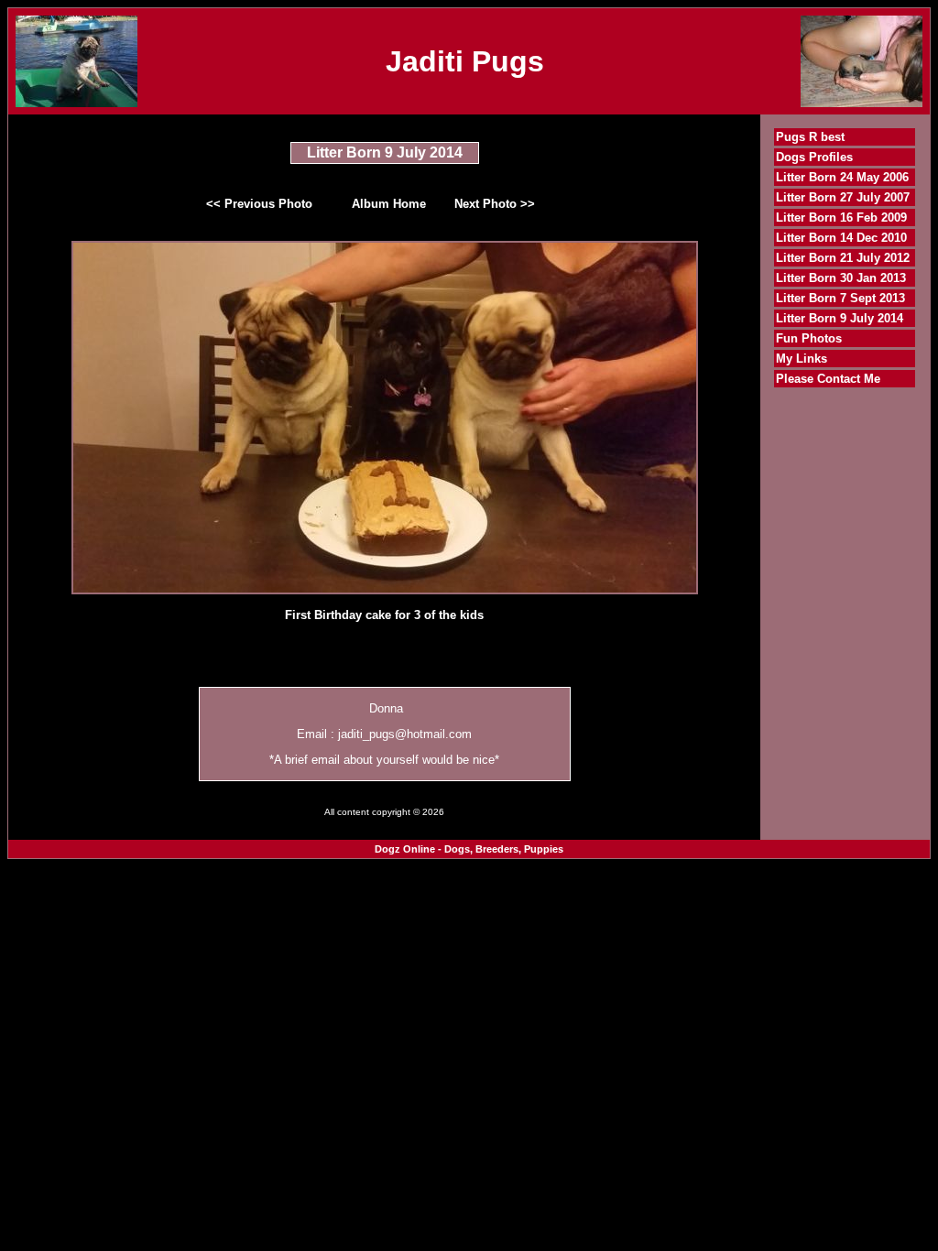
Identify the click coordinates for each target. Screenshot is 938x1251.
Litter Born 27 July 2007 (843, 197)
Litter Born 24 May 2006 (842, 177)
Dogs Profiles (814, 157)
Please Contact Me (828, 379)
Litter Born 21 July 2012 (843, 258)
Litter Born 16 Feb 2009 (841, 217)
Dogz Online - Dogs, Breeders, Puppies (469, 848)
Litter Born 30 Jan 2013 (841, 278)
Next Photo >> (494, 204)
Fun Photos (809, 338)
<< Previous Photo (259, 204)
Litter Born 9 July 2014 (839, 318)
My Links (801, 358)
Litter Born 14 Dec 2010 (841, 238)
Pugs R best (810, 137)
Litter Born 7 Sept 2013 (840, 298)
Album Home (389, 204)
